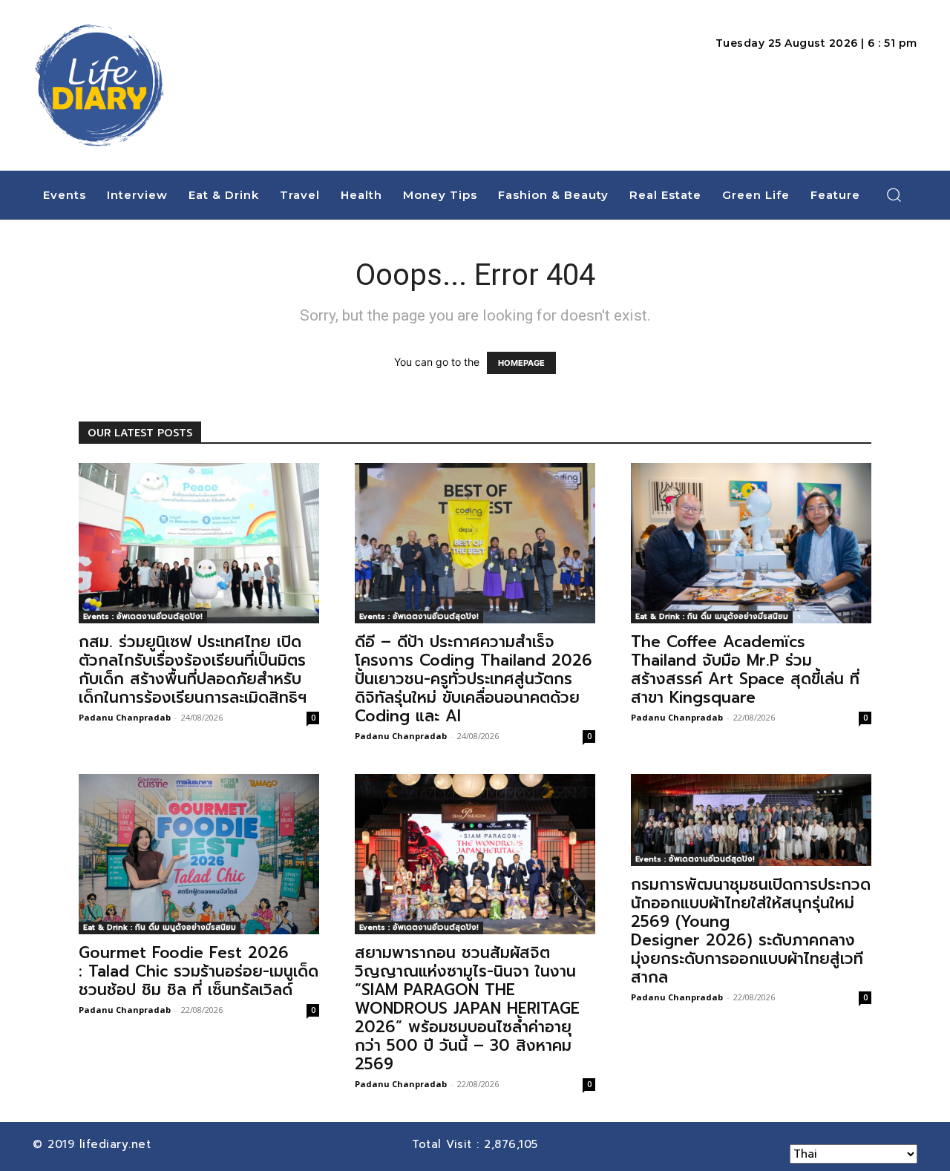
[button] (894, 194)
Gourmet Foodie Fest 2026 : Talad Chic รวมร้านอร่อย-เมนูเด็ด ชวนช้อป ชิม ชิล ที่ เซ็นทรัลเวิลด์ (198, 971)
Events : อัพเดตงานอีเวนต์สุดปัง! (143, 616)
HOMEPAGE (521, 363)
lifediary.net (117, 1144)
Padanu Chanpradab (125, 717)
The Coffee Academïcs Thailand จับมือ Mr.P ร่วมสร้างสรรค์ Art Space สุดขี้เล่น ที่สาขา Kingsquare (745, 669)
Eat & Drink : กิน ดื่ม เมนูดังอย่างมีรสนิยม (711, 616)
